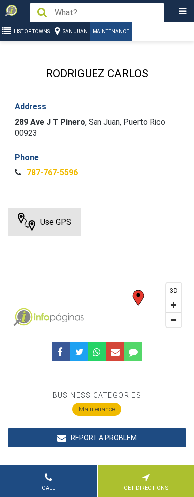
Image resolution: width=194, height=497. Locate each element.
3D (174, 290)
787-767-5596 (51, 172)
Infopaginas (23, 317)
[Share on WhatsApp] (97, 351)
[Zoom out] (173, 319)
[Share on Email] (115, 351)
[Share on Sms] (133, 351)
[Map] (97, 270)
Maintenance (111, 31)
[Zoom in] (173, 305)
